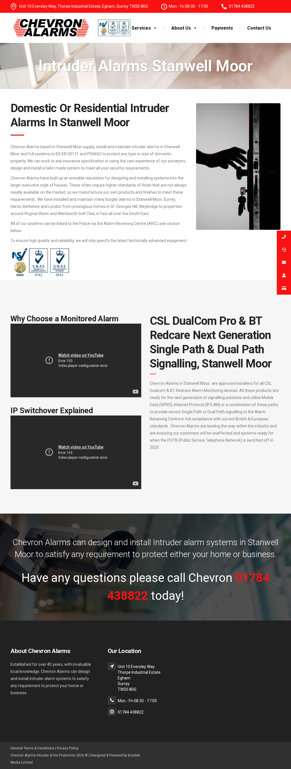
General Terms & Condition (31, 748)
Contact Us (259, 28)
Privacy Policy (67, 748)
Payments (222, 28)
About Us (181, 28)
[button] (154, 28)
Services (141, 28)
